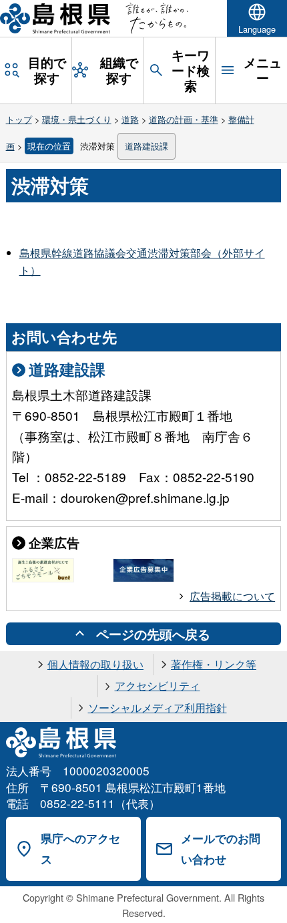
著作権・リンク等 (213, 664)
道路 (130, 119)
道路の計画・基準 (183, 119)
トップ (19, 119)
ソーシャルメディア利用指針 (157, 707)
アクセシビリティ (157, 685)
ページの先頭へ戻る (153, 633)
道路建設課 (146, 146)
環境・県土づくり (76, 119)
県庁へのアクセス (80, 848)
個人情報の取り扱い (95, 664)
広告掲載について (232, 596)
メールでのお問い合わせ (220, 848)
